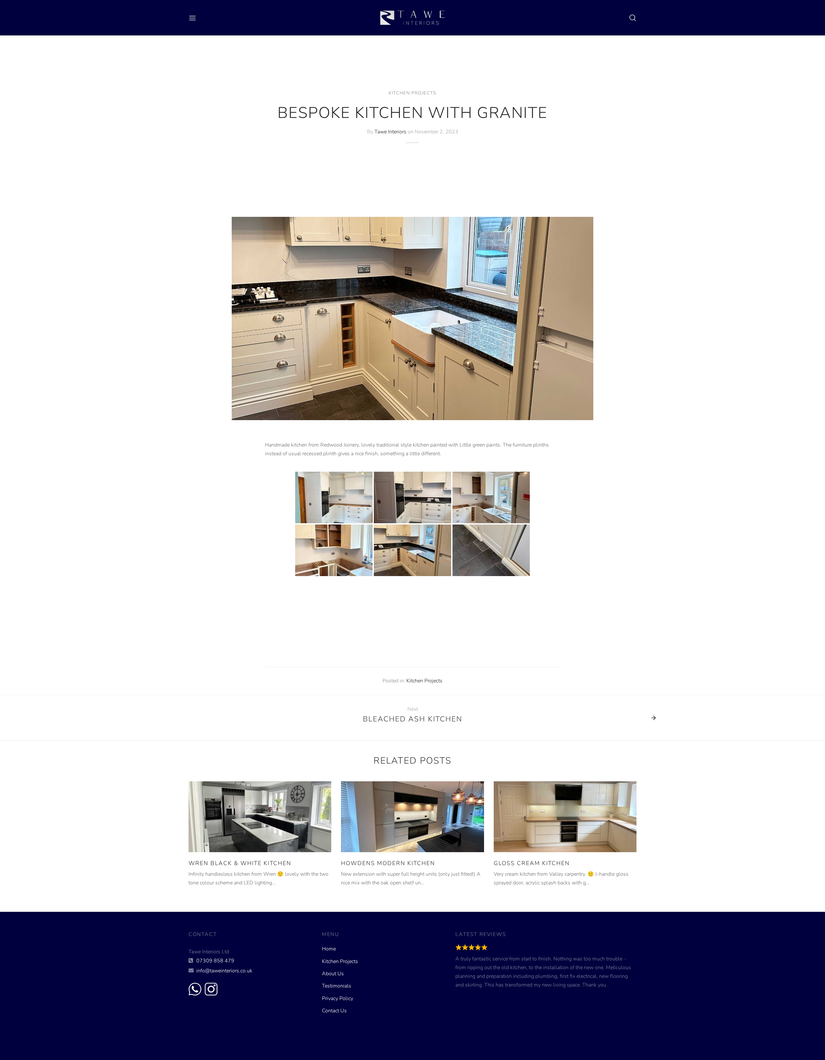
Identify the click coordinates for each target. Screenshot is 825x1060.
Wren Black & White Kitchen (240, 863)
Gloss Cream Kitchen (532, 863)
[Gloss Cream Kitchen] (565, 816)
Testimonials (336, 985)
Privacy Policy (337, 998)
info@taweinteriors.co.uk (224, 970)
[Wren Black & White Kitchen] (260, 816)
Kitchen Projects (412, 93)
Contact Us (334, 1010)
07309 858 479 (215, 960)
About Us (333, 973)
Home (329, 948)
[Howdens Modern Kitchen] (412, 816)
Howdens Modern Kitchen (388, 863)
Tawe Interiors (390, 132)
